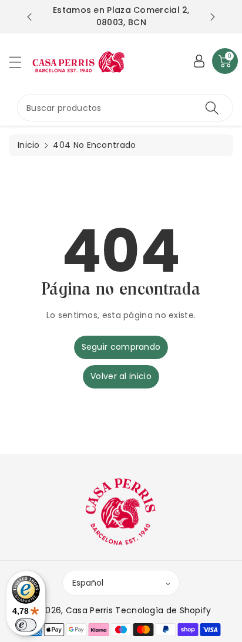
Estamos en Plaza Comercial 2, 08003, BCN (121, 16)
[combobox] (125, 107)
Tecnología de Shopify (163, 610)
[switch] (25, 625)
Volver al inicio (121, 376)
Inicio (29, 145)
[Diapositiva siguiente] (213, 17)
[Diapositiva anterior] (29, 17)
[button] (20, 62)
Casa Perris (89, 610)
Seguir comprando (121, 347)
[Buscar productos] (212, 107)
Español (87, 583)
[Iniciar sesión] (199, 61)
